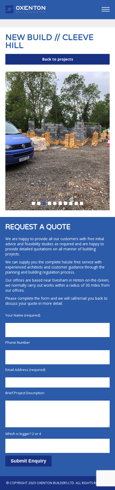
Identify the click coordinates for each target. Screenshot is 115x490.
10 (81, 203)
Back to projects (57, 59)
